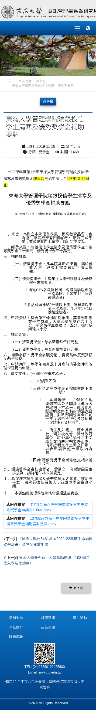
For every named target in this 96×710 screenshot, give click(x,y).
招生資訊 (48, 627)
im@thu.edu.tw (49, 672)
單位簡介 (16, 627)
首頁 (10, 81)
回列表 (78, 588)
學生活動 (80, 618)
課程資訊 (48, 618)
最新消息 (24, 81)
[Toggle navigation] (77, 28)
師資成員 (16, 636)
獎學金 (41, 81)
